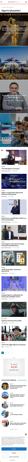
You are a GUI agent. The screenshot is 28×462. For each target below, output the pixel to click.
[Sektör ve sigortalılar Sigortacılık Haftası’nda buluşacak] (14, 181)
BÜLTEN (14, 25)
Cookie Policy (12, 460)
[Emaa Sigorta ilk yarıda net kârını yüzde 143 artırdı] (14, 96)
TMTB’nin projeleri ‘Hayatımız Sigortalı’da (11, 270)
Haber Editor (4, 196)
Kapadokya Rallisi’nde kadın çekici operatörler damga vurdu (17, 396)
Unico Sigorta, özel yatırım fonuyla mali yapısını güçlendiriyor (12, 244)
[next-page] (11, 353)
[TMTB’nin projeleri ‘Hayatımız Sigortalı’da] (14, 258)
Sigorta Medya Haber (6, 170)
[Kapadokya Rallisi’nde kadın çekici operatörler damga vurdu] (14, 63)
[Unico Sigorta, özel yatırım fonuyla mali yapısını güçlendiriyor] (14, 232)
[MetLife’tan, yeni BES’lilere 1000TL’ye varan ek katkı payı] (14, 206)
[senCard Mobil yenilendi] (14, 130)
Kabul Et (14, 449)
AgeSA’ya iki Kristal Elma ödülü (11, 321)
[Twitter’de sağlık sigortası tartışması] (14, 333)
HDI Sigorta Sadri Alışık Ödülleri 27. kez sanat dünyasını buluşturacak (18, 387)
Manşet (3, 267)
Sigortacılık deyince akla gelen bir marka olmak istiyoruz (18, 424)
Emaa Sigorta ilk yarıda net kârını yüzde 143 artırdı (17, 405)
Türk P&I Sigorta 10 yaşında (10, 168)
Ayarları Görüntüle (14, 457)
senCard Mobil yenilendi (16, 414)
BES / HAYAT (4, 318)
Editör (2, 346)
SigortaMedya (4, 273)
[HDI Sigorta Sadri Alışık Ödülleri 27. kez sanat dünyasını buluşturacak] (14, 29)
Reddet (14, 453)
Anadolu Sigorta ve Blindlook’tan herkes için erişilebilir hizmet (12, 296)
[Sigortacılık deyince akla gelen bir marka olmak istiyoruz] (5, 423)
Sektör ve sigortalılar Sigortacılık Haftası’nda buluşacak (12, 193)
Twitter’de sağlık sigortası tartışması (13, 345)
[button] (26, 434)
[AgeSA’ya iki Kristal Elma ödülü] (14, 309)
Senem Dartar (4, 298)
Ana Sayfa (3, 7)
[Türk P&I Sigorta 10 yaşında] (14, 157)
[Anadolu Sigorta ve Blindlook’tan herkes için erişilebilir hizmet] (14, 283)
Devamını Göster (13, 429)
